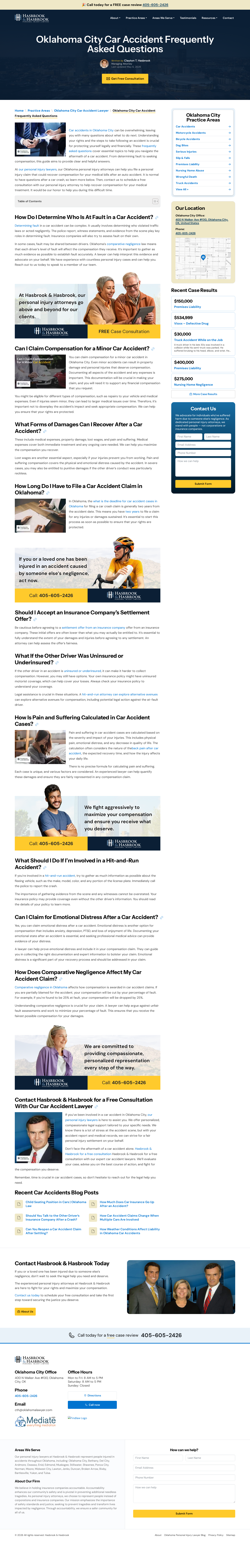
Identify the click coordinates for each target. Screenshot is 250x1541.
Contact (228, 18)
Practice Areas (135, 18)
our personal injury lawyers (38, 169)
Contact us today (27, 1295)
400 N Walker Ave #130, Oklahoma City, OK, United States (202, 221)
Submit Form (203, 484)
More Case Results (205, 394)
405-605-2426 (155, 5)
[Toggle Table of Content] (153, 201)
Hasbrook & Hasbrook (57, 1535)
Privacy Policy (215, 1535)
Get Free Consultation (127, 79)
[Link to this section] (157, 217)
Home (19, 111)
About (114, 18)
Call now (94, 1405)
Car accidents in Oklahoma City (91, 130)
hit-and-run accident (60, 876)
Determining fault (27, 226)
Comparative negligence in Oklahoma (41, 987)
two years (132, 512)
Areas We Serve (162, 18)
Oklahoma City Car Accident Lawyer (81, 111)
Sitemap (230, 1535)
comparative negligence (123, 244)
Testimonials (188, 18)
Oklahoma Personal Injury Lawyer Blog (185, 1535)
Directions (94, 1395)
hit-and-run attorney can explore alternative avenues (120, 694)
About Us (27, 1311)
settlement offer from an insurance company (93, 628)
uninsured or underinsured (82, 671)
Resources (208, 18)
